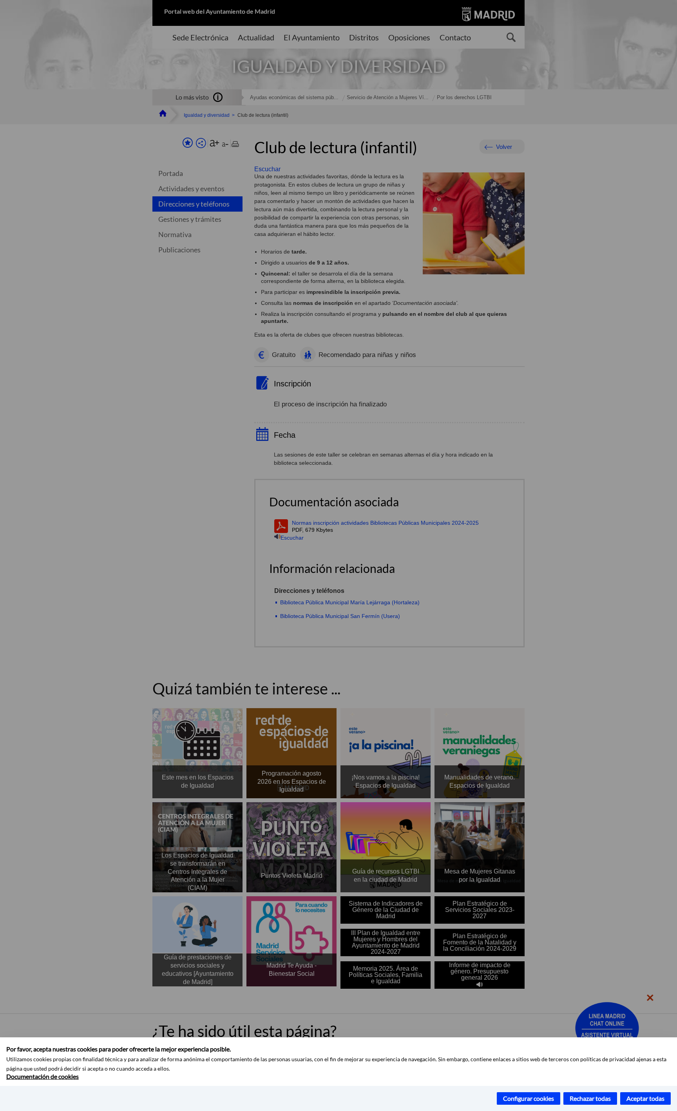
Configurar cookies (528, 1098)
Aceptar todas (645, 1098)
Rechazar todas (590, 1098)
